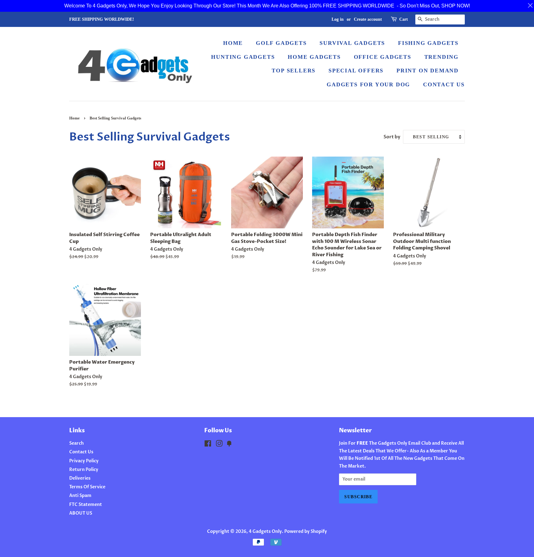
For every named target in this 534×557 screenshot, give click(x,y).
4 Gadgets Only (265, 531)
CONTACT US (444, 84)
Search (76, 443)
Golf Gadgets (281, 43)
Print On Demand (427, 70)
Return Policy (83, 470)
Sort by (392, 137)
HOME (233, 43)
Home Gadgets (314, 57)
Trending (441, 57)
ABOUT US (80, 513)
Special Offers (356, 70)
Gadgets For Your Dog (368, 84)
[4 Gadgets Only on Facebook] (207, 445)
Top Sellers (294, 70)
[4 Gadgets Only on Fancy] (229, 445)
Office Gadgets (382, 57)
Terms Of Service (87, 487)
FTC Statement (85, 504)
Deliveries (80, 478)
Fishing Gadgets (428, 43)
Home (74, 118)
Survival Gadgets (352, 43)
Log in (338, 19)
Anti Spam (80, 496)
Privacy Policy (84, 461)
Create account (368, 19)
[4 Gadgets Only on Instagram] (219, 445)
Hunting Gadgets (243, 57)
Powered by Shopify (305, 531)
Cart (403, 19)
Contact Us (81, 452)
